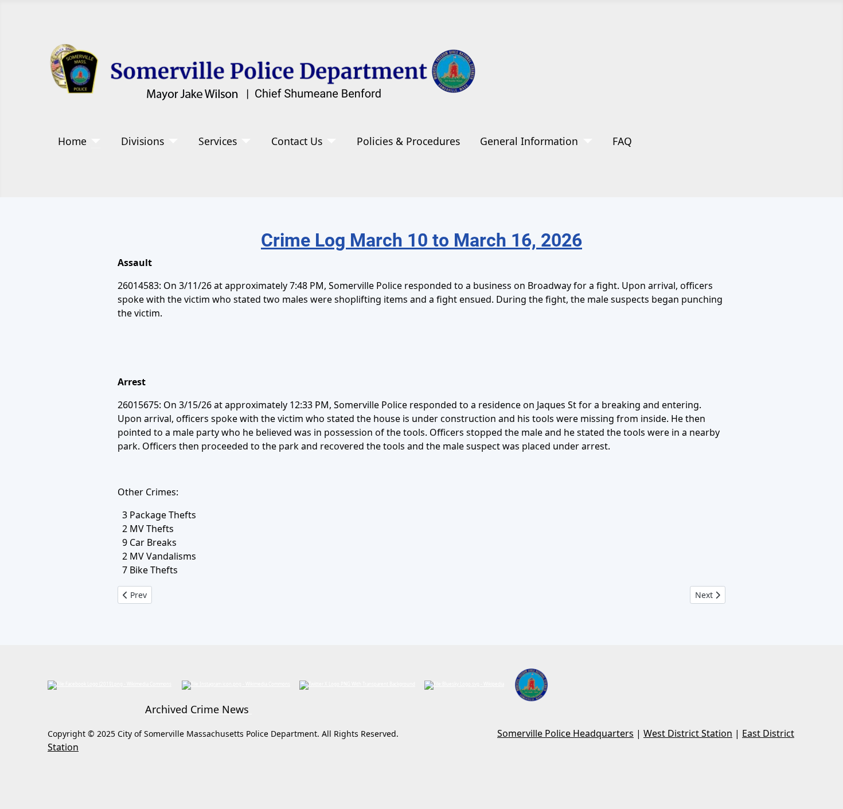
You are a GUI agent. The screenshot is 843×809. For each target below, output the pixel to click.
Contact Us (296, 141)
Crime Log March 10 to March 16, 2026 (421, 240)
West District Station (687, 733)
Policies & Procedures (408, 141)
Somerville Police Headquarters (565, 733)
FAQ (622, 141)
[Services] (244, 141)
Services (217, 141)
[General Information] (585, 141)
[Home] (94, 141)
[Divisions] (171, 141)
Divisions (142, 141)
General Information (529, 141)
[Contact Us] (329, 141)
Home (72, 141)
